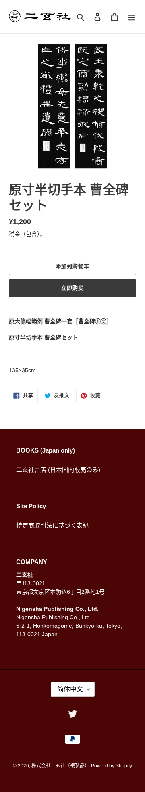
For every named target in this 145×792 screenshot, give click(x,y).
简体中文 (70, 689)
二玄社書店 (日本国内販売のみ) (58, 469)
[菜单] (131, 16)
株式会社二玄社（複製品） (60, 766)
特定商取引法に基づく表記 (52, 525)
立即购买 (72, 288)
